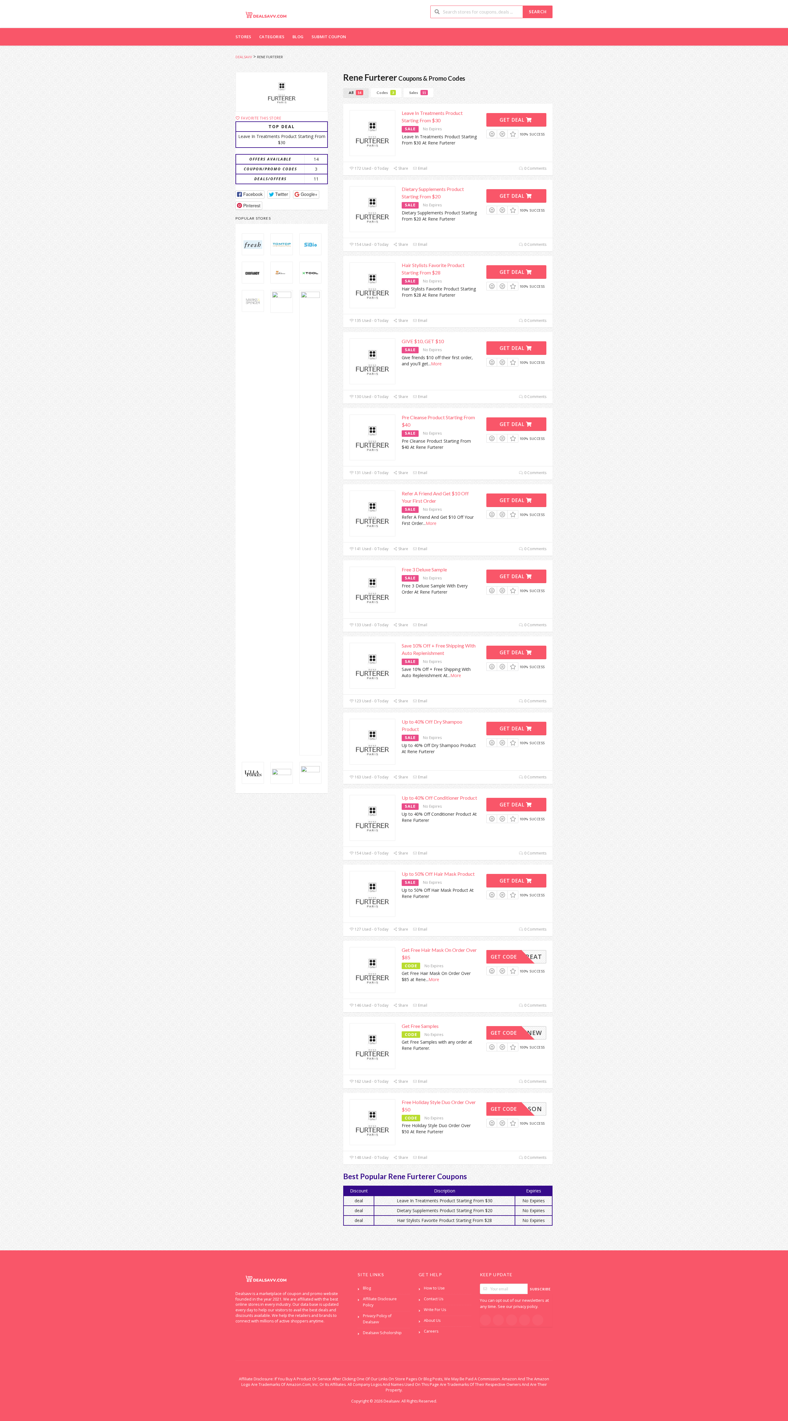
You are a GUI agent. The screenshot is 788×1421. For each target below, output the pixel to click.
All (355, 92)
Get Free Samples (420, 1026)
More (436, 364)
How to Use (434, 1288)
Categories (271, 36)
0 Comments (534, 168)
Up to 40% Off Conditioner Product (439, 798)
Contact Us (433, 1298)
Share (402, 168)
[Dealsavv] (266, 15)
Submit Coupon (329, 36)
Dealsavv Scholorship (382, 1332)
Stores (243, 36)
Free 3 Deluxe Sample (424, 569)
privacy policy (525, 1306)
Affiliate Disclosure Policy (380, 1302)
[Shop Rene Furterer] (281, 92)
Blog (298, 36)
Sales (417, 92)
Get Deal (513, 119)
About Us (432, 1320)
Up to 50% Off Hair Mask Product (438, 874)
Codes (385, 92)
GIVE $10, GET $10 (423, 341)
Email (422, 168)
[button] (249, 194)
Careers (431, 1331)
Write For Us (435, 1309)
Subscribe (540, 1289)
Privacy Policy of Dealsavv (377, 1319)
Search (538, 11)
